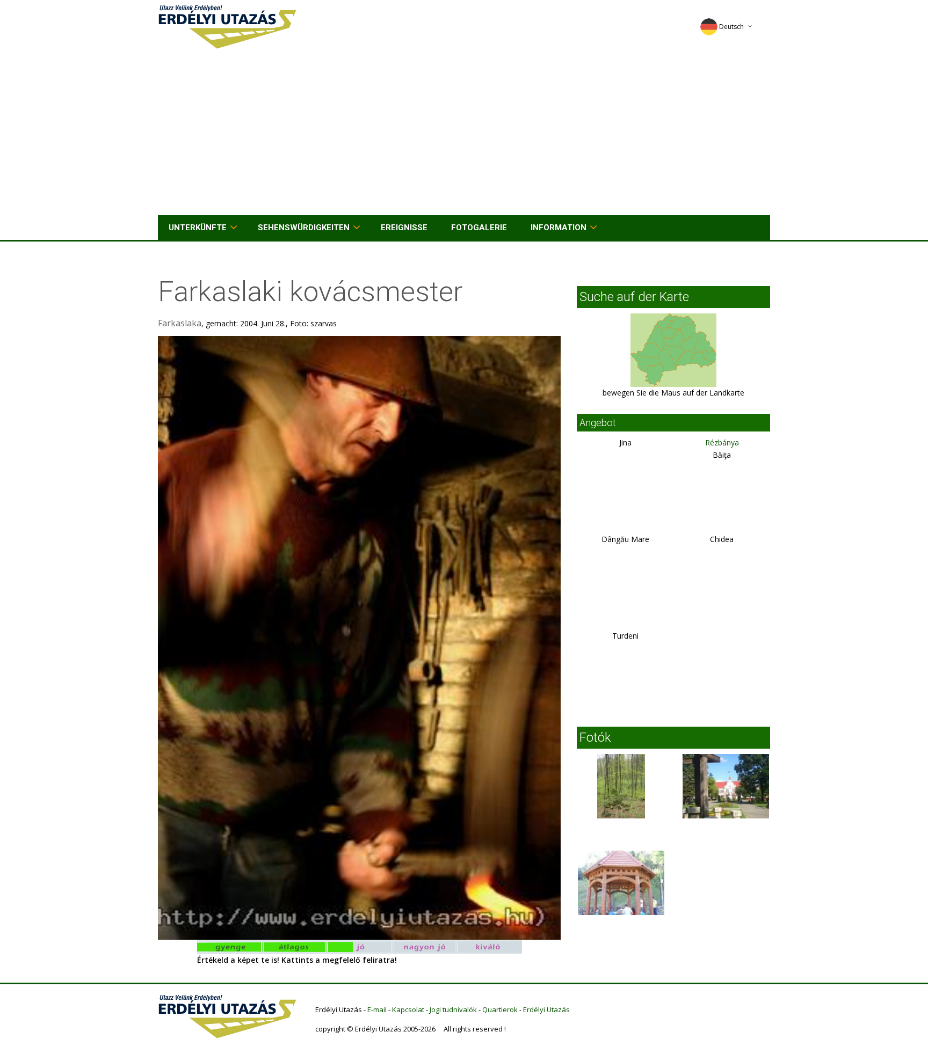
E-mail (377, 1009)
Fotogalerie (479, 227)
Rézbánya (722, 442)
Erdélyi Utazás (546, 1009)
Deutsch (731, 26)
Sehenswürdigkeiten (304, 227)
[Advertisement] (464, 135)
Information (558, 227)
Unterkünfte (198, 227)
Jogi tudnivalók (453, 1009)
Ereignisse (404, 227)
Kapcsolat (408, 1009)
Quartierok (500, 1009)
